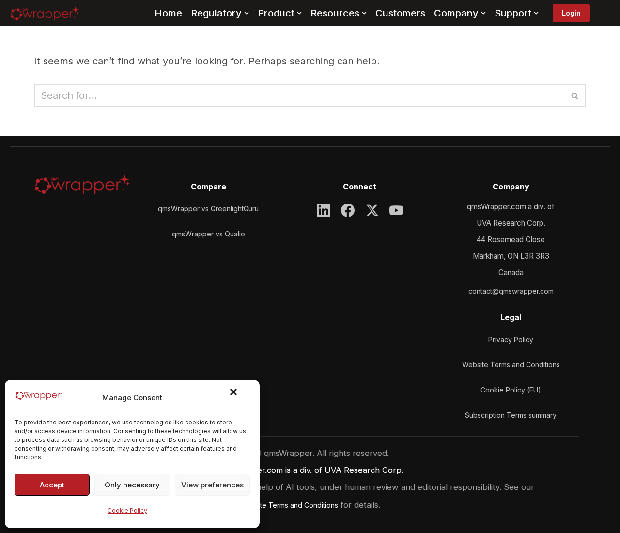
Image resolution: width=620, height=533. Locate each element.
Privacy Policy (510, 339)
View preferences (212, 484)
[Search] (575, 95)
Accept (52, 484)
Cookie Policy (127, 510)
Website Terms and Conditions (511, 365)
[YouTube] (396, 210)
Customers (400, 13)
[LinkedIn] (323, 210)
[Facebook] (348, 210)
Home (168, 13)
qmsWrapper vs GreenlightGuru (208, 208)
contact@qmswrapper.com (511, 291)
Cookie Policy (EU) (510, 390)
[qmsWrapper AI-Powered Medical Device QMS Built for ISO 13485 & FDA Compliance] (45, 13)
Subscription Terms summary (511, 415)
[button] (239, 397)
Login (571, 13)
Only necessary (132, 484)
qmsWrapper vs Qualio (208, 234)
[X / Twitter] (372, 210)
